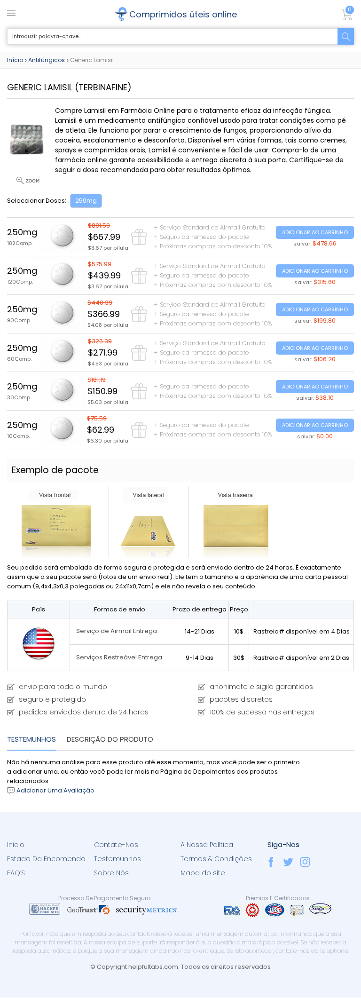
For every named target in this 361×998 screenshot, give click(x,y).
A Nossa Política (206, 844)
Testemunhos (31, 739)
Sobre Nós (111, 873)
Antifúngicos (46, 60)
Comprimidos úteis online (183, 14)
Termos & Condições (216, 858)
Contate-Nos (116, 844)
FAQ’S (16, 873)
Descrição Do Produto (110, 739)
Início (15, 60)
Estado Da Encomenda (46, 858)
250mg (86, 200)
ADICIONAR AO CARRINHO (315, 232)
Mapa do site (202, 873)
